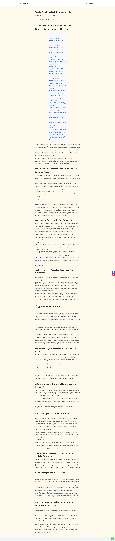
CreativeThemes (40, 539)
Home (86, 3)
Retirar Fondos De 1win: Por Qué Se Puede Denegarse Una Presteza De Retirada (58, 87)
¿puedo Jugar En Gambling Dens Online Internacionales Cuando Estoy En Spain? (58, 104)
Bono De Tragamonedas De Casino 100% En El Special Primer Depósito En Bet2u (58, 63)
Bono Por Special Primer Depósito (57, 56)
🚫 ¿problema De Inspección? (56, 47)
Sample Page (90, 3)
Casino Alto (53, 66)
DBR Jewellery (24, 3)
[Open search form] (95, 3)
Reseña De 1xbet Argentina (56, 71)
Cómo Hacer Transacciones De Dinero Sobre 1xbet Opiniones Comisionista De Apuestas (57, 82)
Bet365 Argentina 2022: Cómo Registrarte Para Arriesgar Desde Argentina (57, 119)
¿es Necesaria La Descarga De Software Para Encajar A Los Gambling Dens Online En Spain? (57, 95)
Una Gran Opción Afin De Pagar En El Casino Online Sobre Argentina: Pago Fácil (58, 114)
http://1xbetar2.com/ (39, 260)
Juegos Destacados (54, 139)
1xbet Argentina (52, 15)
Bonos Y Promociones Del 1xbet (57, 107)
